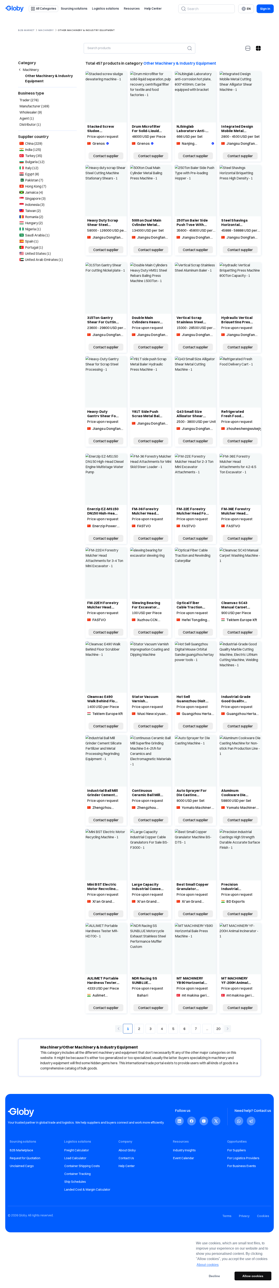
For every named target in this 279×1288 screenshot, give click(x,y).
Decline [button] (214, 1276)
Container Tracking (77, 1174)
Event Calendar (183, 1158)
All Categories (46, 8)
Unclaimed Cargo (22, 1166)
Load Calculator (75, 1158)
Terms (226, 1216)
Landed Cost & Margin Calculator (87, 1190)
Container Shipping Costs (82, 1166)
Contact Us (126, 1158)
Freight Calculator (76, 1150)
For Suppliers (236, 1150)
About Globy (127, 1150)
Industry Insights (184, 1150)
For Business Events (241, 1166)
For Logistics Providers (243, 1158)
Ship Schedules (75, 1182)
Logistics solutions (105, 8)
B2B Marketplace (21, 1150)
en (249, 9)
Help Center (153, 8)
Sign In (265, 9)
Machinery (46, 30)
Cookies (263, 1216)
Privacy (244, 1216)
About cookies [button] (208, 1265)
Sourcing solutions (74, 8)
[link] (179, 1121)
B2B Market (26, 30)
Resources (132, 8)
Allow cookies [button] (252, 1276)
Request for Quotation (25, 1158)
